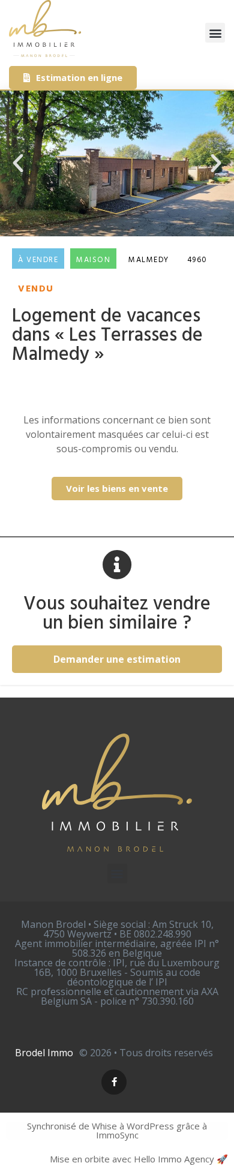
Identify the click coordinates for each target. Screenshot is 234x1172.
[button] (215, 33)
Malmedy (148, 260)
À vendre (38, 260)
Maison (93, 260)
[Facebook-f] (114, 1082)
